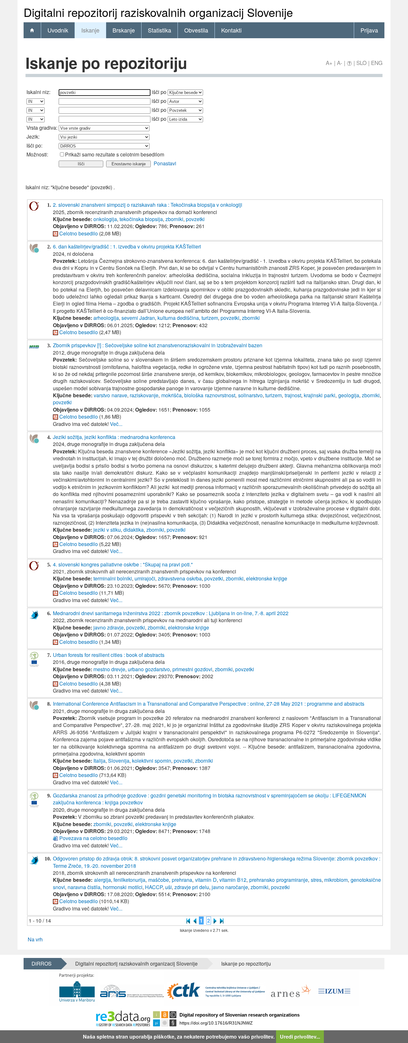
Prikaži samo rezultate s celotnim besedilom (114, 154)
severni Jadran (138, 317)
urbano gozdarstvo (149, 669)
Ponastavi (165, 163)
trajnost (293, 395)
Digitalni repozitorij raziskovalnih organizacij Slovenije (136, 963)
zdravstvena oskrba (180, 578)
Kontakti (231, 30)
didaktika (133, 529)
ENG (376, 63)
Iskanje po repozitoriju (246, 963)
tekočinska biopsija (141, 219)
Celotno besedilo (78, 233)
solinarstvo (250, 395)
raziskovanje (144, 395)
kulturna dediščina (178, 317)
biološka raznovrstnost (209, 395)
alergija (102, 879)
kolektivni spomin (151, 760)
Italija (99, 760)
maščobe (158, 879)
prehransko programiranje (278, 879)
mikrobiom (336, 879)
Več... (116, 424)
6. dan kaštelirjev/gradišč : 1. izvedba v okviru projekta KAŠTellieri (127, 246)
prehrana (182, 879)
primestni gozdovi (192, 669)
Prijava (369, 30)
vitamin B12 (232, 879)
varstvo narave (110, 395)
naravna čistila (84, 887)
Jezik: (33, 136)
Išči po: (34, 145)
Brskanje (124, 30)
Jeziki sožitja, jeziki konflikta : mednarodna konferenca (114, 437)
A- (339, 63)
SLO (361, 63)
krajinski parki (319, 395)
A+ (329, 63)
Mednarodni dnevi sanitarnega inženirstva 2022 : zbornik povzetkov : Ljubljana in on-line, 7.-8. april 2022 (170, 613)
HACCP (154, 887)
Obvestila (196, 30)
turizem (209, 317)
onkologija (105, 219)
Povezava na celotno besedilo (93, 838)
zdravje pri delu (191, 887)
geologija (348, 395)
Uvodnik (57, 30)
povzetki (195, 219)
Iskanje (90, 30)
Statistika (159, 30)
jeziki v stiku (107, 529)
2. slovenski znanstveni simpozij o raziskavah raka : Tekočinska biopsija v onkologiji (147, 204)
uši (168, 887)
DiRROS (42, 963)
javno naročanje (230, 887)
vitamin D (206, 879)
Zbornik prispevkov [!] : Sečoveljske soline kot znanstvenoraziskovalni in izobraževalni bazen (157, 345)
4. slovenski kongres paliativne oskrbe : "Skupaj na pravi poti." (123, 564)
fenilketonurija (129, 879)
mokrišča (171, 395)
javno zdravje (108, 627)
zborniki (174, 219)
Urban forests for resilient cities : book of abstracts (108, 654)
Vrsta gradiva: (41, 127)
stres (316, 879)
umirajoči (145, 578)
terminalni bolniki (112, 578)
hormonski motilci (122, 887)
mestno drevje (109, 669)
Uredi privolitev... (300, 1036)
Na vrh (35, 939)
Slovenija (118, 760)
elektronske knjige (266, 578)
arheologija (106, 317)
